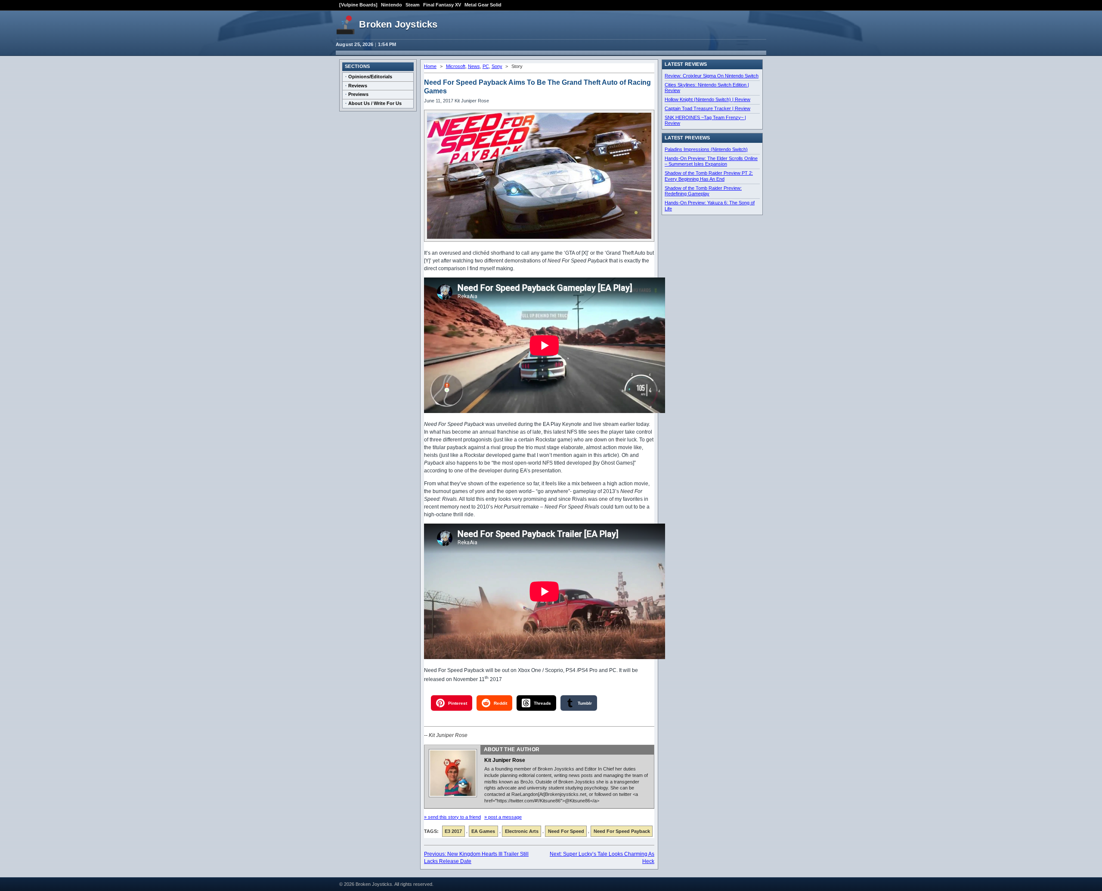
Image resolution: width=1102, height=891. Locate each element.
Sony (497, 66)
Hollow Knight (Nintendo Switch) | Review (707, 99)
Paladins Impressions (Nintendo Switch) (706, 149)
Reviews (357, 85)
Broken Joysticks (398, 24)
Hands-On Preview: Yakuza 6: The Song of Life (710, 205)
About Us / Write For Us (375, 103)
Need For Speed (566, 831)
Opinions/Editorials (370, 76)
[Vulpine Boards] (358, 4)
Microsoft (455, 66)
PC (486, 66)
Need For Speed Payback (622, 831)
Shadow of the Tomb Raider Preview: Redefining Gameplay (703, 191)
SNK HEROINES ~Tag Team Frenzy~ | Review (705, 120)
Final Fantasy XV (442, 4)
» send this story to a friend (452, 817)
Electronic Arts (522, 831)
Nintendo (391, 4)
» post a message (503, 817)
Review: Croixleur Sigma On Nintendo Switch (711, 75)
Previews (358, 94)
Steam (413, 4)
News (474, 66)
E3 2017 (453, 831)
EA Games (483, 831)
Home (430, 66)
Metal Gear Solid (482, 4)
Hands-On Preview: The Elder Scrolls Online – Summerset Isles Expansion (711, 161)
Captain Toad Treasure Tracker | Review (707, 108)
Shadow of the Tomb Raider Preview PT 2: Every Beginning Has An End (709, 176)
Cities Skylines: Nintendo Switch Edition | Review (707, 87)
